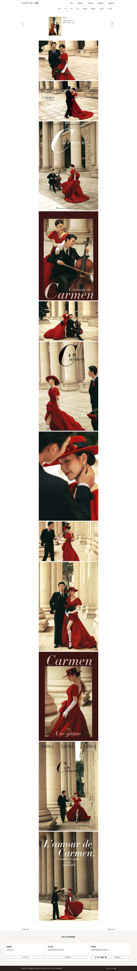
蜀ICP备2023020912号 (46, 968)
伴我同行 (27, 929)
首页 (71, 3)
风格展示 (80, 3)
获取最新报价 (68, 957)
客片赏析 (90, 3)
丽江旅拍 (110, 8)
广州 (65, 8)
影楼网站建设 (59, 968)
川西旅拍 (85, 8)
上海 (78, 8)
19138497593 (26, 957)
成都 (59, 8)
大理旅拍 (101, 8)
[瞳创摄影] (29, 3)
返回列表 (73, 22)
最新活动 (111, 3)
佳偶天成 (113, 929)
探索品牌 (100, 3)
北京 (71, 8)
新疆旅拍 (93, 8)
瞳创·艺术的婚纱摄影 (68, 937)
